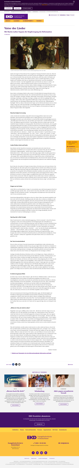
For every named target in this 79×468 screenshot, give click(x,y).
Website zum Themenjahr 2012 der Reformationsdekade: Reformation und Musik (31, 353)
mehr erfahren (15, 405)
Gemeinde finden (72, 151)
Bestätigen (9, 8)
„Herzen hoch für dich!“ (15, 391)
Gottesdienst (35, 11)
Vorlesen (8, 34)
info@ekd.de (71, 146)
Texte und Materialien (30, 429)
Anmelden (40, 424)
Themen (38, 21)
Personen (39, 429)
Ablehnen (18, 8)
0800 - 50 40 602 (72, 142)
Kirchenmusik (43, 11)
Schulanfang (39, 391)
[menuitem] (52, 15)
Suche (73, 15)
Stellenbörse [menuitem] (62, 15)
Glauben (29, 11)
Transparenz (52, 458)
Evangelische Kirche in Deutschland (18, 11)
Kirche (8, 21)
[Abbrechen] (74, 1)
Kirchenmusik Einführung (52, 11)
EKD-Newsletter (72, 148)
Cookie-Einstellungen (42, 458)
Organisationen (47, 429)
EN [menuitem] (58, 15)
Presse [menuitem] (68, 15)
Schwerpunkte (28, 21)
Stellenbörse (15, 429)
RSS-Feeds (55, 429)
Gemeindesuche (63, 429)
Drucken (71, 364)
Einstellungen (28, 8)
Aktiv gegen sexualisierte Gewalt (63, 392)
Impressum (26, 458)
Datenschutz (44, 4)
